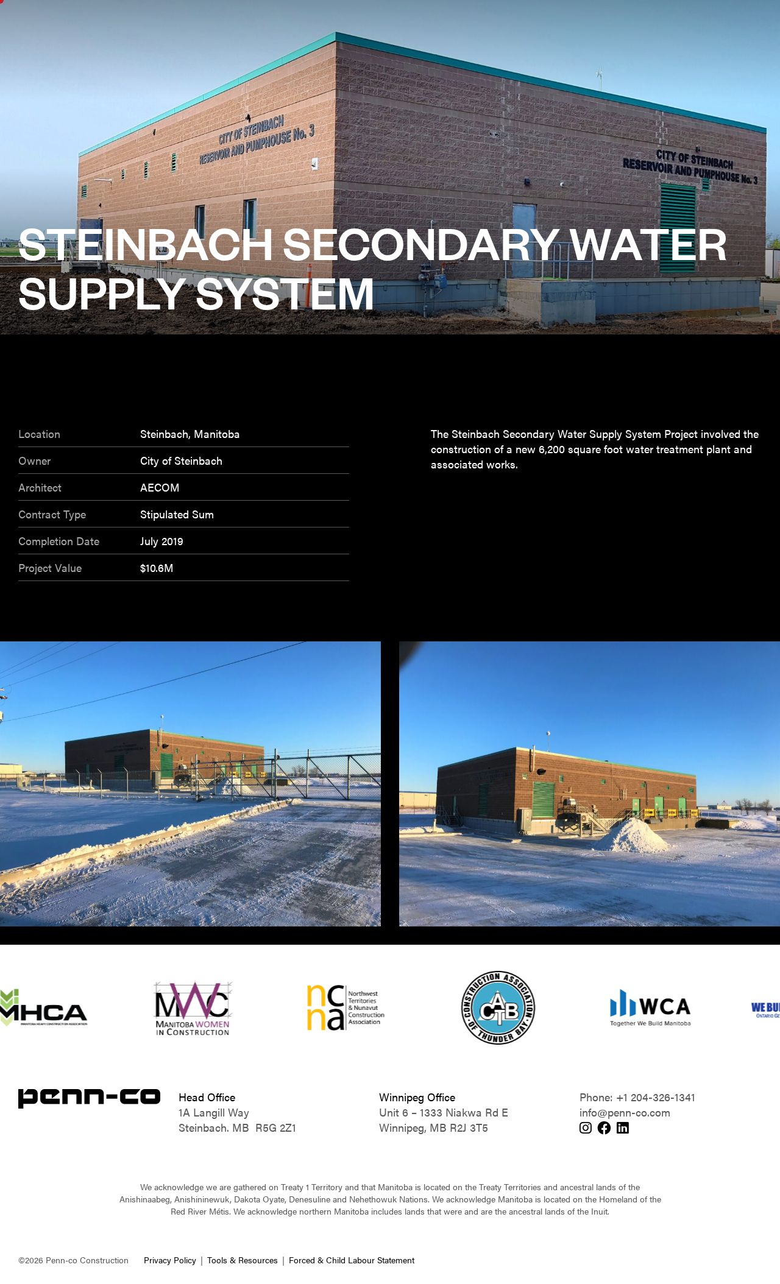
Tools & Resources (242, 1260)
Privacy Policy (170, 1260)
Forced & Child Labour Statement (351, 1260)
